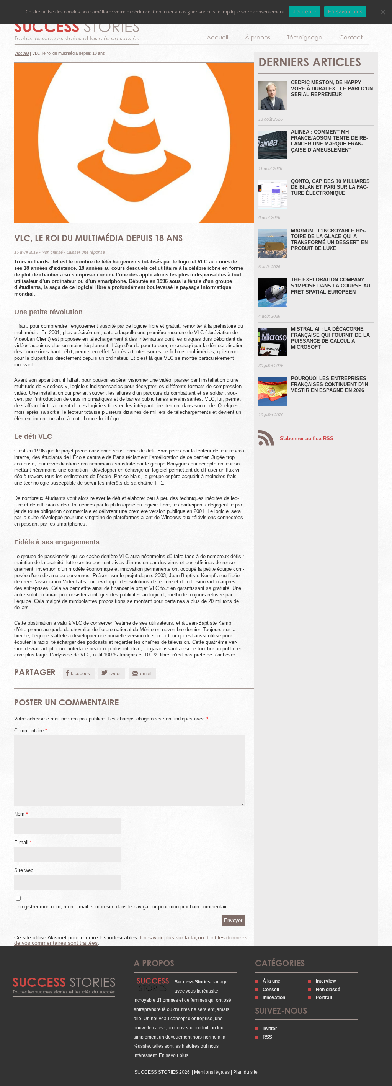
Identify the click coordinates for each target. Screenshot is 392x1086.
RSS (267, 1037)
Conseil (271, 989)
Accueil (217, 37)
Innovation (274, 997)
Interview (326, 981)
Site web (23, 870)
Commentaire (30, 730)
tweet (115, 673)
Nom (21, 814)
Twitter (270, 1028)
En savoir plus (173, 1055)
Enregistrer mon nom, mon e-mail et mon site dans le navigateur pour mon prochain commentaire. (122, 907)
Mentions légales (212, 1072)
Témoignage (304, 37)
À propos (257, 37)
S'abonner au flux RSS (306, 438)
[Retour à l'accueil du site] (76, 33)
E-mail (23, 842)
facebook (80, 673)
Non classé (52, 252)
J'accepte (305, 11)
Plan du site (245, 1072)
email (146, 673)
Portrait (324, 997)
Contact (351, 37)
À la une (271, 981)
